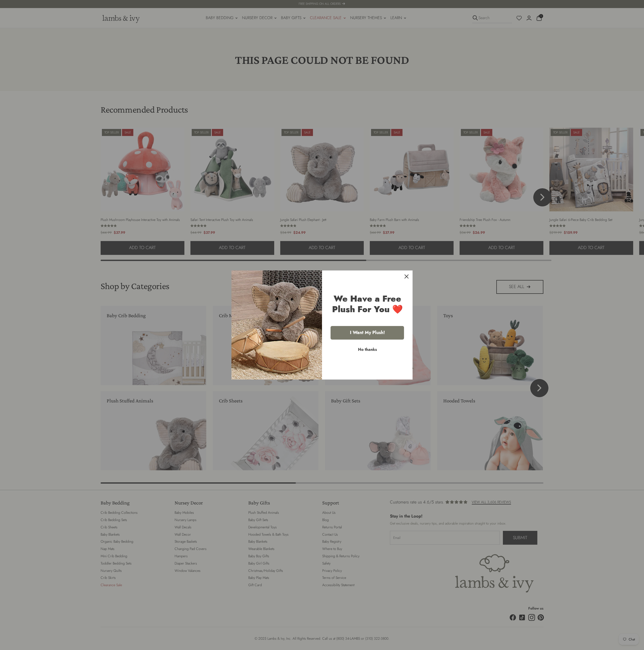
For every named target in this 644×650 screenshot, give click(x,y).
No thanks (367, 349)
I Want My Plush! (367, 332)
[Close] (406, 276)
